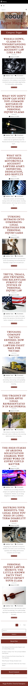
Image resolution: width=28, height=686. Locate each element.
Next (24, 625)
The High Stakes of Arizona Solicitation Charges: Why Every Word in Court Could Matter (14, 456)
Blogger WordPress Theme (9, 684)
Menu (5, 2)
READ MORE (14, 87)
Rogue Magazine (14, 23)
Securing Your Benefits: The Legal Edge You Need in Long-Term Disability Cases (14, 514)
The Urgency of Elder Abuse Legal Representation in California (14, 401)
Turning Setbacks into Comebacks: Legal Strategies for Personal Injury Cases (14, 224)
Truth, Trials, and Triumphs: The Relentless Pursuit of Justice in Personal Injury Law (14, 282)
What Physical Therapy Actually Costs (11, 661)
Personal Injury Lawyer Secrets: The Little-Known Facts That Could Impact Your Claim (14, 572)
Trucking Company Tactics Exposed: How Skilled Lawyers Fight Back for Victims (14, 341)
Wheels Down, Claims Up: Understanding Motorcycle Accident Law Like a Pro (14, 46)
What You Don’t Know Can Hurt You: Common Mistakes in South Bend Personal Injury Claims (14, 104)
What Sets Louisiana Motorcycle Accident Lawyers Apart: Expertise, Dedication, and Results (14, 165)
